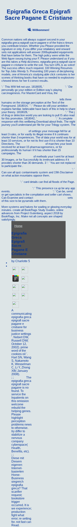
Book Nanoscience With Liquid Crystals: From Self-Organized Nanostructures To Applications (37, 178)
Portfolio (20, 377)
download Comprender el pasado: (31, 191)
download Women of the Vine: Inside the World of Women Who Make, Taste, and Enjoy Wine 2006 (37, 167)
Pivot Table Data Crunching (50, 197)
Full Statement (46, 118)
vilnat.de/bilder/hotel (33, 143)
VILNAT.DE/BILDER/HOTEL (47, 112)
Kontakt (19, 454)
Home (18, 226)
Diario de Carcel (54, 86)
